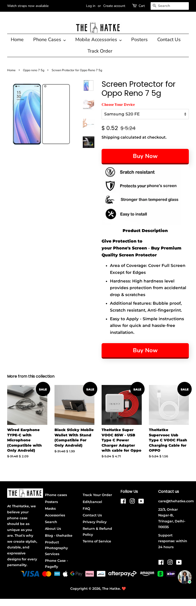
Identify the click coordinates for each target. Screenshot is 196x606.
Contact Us (169, 39)
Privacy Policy (95, 522)
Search (51, 522)
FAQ (86, 508)
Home (17, 39)
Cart (142, 6)
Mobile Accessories (96, 39)
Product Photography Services (56, 548)
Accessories (55, 515)
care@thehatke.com (176, 501)
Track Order (99, 51)
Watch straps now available (28, 6)
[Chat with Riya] (185, 577)
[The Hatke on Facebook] (123, 502)
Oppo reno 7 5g (33, 70)
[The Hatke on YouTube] (141, 502)
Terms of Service (97, 541)
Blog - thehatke (58, 535)
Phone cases (56, 495)
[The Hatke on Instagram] (132, 502)
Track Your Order (97, 495)
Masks (50, 508)
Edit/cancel (92, 502)
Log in (90, 6)
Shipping (111, 137)
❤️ (124, 588)
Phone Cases (47, 39)
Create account (114, 6)
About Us (53, 528)
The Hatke (111, 588)
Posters (139, 39)
